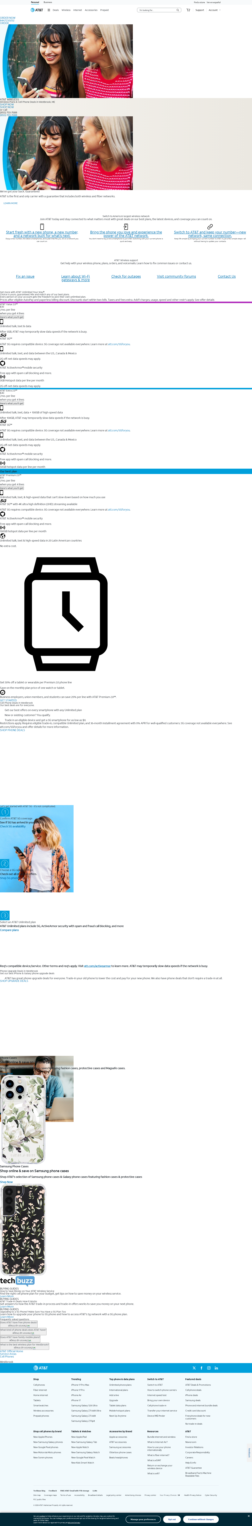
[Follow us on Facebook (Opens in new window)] (201, 1367)
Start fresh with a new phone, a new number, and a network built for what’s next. (42, 234)
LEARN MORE (11, 203)
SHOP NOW (7, 104)
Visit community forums (176, 276)
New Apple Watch (80, 1447)
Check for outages (126, 276)
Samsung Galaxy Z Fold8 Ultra (86, 1410)
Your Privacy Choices (168, 1495)
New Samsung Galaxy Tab (84, 1441)
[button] (49, 10)
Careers (189, 1457)
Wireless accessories (43, 1410)
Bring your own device (158, 1400)
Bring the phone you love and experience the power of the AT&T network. (126, 234)
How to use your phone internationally (159, 1448)
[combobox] (157, 10)
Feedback (53, 1491)
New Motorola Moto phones (47, 1452)
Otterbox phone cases (120, 1452)
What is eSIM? (154, 1460)
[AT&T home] (36, 10)
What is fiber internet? (158, 1455)
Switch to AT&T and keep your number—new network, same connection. (210, 234)
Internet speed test (157, 1395)
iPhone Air (76, 1395)
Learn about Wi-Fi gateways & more (75, 278)
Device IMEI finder (156, 1415)
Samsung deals (193, 1400)
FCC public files (39, 1499)
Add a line (114, 1395)
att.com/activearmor (97, 966)
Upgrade (113, 1400)
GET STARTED (8, 700)
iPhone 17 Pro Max (80, 1384)
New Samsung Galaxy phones (48, 1441)
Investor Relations (194, 1447)
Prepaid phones (41, 1415)
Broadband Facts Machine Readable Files (198, 1474)
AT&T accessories (118, 1441)
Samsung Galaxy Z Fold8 (83, 1415)
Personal (35, 2)
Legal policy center (114, 1495)
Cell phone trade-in (156, 1405)
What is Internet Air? (157, 1441)
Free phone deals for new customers (197, 1417)
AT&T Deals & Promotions (198, 1384)
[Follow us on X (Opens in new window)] (194, 1367)
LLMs (95, 1491)
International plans (118, 1389)
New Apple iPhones (42, 1436)
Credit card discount (195, 1410)
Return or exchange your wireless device (159, 1467)
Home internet (40, 1395)
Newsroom (190, 1441)
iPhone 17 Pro (78, 1389)
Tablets (37, 1400)
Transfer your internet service (162, 1410)
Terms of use (65, 1495)
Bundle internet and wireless (161, 1436)
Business (48, 2)
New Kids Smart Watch (82, 1462)
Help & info (190, 1462)
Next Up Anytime (117, 1415)
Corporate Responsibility (197, 1452)
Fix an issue (25, 276)
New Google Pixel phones (45, 1447)
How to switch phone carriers (162, 1389)
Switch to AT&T (155, 1384)
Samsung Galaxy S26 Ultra (84, 1405)
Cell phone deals (193, 1389)
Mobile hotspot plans (119, 1410)
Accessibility (79, 1495)
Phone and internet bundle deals (201, 1405)
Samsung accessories (120, 1447)
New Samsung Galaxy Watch (85, 1452)
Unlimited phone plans (120, 1384)
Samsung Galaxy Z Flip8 (83, 1420)
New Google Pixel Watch (83, 1457)
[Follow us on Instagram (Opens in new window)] (208, 1367)
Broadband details (95, 1495)
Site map (37, 1495)
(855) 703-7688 (8, 115)
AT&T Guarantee (193, 1467)
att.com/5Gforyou (119, 344)
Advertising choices (133, 1495)
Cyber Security (211, 1495)
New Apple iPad (79, 1436)
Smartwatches (40, 1405)
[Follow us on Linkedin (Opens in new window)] (216, 1367)
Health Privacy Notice (192, 1495)
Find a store (199, 2)
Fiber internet (40, 1389)
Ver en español (214, 2)
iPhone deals (191, 1395)
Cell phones (39, 1384)
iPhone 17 (76, 1400)
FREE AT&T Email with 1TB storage (74, 1491)
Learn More (7, 1296)
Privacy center (150, 1495)
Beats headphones (118, 1457)
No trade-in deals (193, 1423)
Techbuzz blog (39, 1491)
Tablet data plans (117, 1405)
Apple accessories (118, 1436)
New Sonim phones (43, 1457)
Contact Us (227, 276)
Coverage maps (50, 1495)
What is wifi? (153, 1473)
